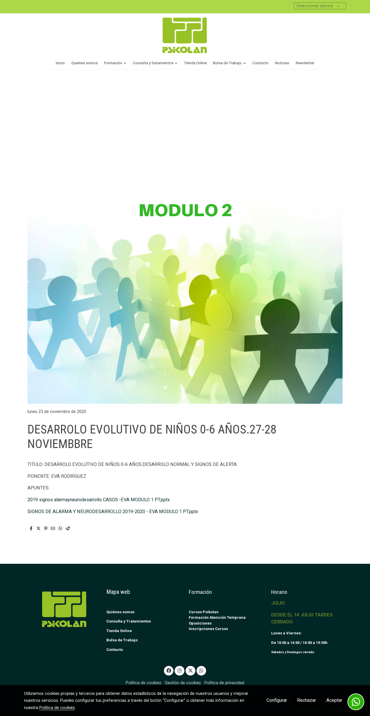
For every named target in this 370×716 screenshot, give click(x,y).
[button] (115, 63)
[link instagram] (179, 670)
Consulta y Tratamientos (128, 621)
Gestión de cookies (183, 682)
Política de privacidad (224, 682)
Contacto (114, 649)
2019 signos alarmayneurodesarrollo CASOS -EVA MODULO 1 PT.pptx (98, 499)
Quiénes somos (120, 612)
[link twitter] (190, 670)
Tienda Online (119, 631)
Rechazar (306, 700)
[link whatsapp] (201, 670)
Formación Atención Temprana (217, 617)
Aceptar (334, 700)
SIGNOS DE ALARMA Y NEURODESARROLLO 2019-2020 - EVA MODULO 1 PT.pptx (112, 511)
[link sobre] (61, 609)
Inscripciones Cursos (208, 629)
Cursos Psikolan (204, 612)
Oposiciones (200, 623)
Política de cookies (143, 682)
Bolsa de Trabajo (122, 640)
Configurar (277, 700)
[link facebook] (168, 670)
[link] (185, 35)
